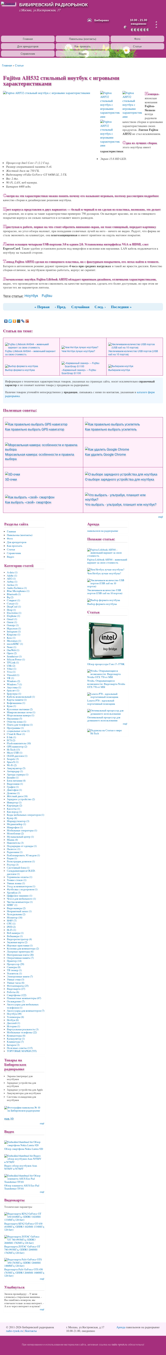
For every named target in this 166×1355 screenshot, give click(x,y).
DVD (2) (11, 927)
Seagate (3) (13, 759)
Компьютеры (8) (16, 1035)
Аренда (120, 1327)
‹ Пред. (60, 306)
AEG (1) (11, 578)
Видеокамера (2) (16, 908)
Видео (82, 54)
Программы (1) (15, 728)
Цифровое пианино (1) (19, 895)
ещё (160, 517)
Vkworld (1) (13, 675)
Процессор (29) (15, 964)
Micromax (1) (14, 641)
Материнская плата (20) (20, 955)
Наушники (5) (14, 718)
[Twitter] (10, 321)
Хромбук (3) (14, 892)
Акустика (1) (14, 687)
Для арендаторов (27, 46)
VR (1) (10, 678)
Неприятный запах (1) (19, 911)
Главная (28, 39)
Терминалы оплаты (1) (19, 877)
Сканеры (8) (13, 967)
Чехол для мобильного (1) (21, 898)
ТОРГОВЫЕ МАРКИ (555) (22, 1051)
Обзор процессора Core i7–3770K (106, 664)
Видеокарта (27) (16, 989)
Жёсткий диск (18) (17, 796)
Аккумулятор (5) (16, 768)
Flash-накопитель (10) (19, 743)
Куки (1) (11, 706)
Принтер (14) (14, 961)
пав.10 (8, 1118)
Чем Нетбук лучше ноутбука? (78, 351)
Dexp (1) (11, 610)
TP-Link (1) (13, 662)
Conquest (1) (13, 600)
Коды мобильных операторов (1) (25, 815)
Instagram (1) (14, 631)
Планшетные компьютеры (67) (24, 998)
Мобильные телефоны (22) (22, 1032)
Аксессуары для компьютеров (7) (25, 1010)
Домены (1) (13, 793)
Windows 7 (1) (14, 684)
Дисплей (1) (13, 1023)
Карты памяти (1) (17, 700)
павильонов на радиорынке (102, 531)
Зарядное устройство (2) (21, 799)
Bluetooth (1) (14, 594)
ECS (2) (11, 740)
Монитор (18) (14, 917)
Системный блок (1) (18, 867)
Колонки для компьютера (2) (23, 948)
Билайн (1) (12, 777)
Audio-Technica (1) (17, 588)
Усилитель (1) (14, 973)
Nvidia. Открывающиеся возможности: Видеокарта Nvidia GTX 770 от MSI (106, 684)
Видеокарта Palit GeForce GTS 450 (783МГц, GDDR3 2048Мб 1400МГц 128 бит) (24, 1272)
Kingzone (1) (13, 634)
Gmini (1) (12, 622)
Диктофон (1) (14, 790)
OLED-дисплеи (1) (17, 756)
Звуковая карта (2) (17, 942)
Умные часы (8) (15, 982)
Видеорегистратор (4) (19, 939)
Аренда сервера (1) (17, 774)
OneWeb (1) (13, 650)
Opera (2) (12, 653)
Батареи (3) (13, 1045)
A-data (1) (12, 572)
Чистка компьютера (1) (20, 902)
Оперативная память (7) (20, 958)
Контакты (31, 1331)
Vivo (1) (11, 672)
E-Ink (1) (11, 737)
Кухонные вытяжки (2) (20, 709)
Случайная (80, 306)
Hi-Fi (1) (11, 930)
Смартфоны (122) (16, 995)
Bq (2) (10, 597)
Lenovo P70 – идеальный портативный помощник (101, 702)
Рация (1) (12, 858)
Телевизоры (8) (15, 1017)
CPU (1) (11, 923)
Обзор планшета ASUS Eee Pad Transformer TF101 (21, 1187)
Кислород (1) (14, 812)
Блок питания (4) (16, 780)
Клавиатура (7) (15, 1041)
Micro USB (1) (14, 752)
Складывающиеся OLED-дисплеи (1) (21, 872)
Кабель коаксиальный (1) (21, 696)
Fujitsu (47, 295)
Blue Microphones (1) (18, 591)
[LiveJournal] (23, 321)
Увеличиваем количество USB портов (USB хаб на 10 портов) (133, 352)
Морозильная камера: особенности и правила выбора (39, 456)
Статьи (137, 46)
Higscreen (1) (14, 628)
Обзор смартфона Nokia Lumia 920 (23, 1149)
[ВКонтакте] (6, 321)
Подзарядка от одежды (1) (22, 846)
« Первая (42, 306)
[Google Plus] (27, 321)
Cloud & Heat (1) (16, 734)
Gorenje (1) (13, 625)
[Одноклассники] (14, 321)
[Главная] (8, 3)
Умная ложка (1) (16, 883)
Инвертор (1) (14, 802)
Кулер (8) (12, 818)
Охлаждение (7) (15, 1001)
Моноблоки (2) (15, 833)
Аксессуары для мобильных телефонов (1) (23, 1006)
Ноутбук (31, 295)
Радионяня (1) (14, 852)
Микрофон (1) (15, 827)
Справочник (28, 54)
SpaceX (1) (12, 762)
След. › (100, 306)
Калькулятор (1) (16, 1038)
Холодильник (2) (16, 914)
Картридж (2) (14, 805)
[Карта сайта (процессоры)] (156, 24)
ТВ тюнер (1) (14, 970)
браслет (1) (13, 690)
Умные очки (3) (15, 979)
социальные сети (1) (18, 731)
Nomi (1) (11, 647)
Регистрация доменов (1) (21, 861)
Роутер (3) (12, 864)
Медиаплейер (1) (16, 824)
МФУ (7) (11, 920)
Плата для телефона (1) (20, 724)
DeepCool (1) (14, 606)
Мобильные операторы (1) (22, 830)
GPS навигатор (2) (17, 746)
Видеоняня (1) (15, 784)
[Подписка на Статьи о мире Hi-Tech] (107, 730)
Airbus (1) (12, 581)
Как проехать (82, 46)
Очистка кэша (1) (16, 721)
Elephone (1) (13, 616)
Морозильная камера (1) (20, 715)
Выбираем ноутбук (119, 370)
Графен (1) (13, 787)
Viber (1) (11, 669)
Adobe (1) (12, 575)
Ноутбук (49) (14, 1013)
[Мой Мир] (19, 321)
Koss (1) (11, 638)
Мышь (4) (12, 839)
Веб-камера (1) (15, 933)
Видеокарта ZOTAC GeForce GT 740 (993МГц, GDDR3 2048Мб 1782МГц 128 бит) (22, 1250)
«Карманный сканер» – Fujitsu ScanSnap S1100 (79, 371)
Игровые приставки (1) (20, 945)
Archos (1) (12, 585)
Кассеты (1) (13, 808)
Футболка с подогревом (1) (22, 889)
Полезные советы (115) (20, 1048)
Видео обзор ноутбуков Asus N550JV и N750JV (20, 1167)
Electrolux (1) (14, 613)
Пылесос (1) (13, 849)
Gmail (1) (12, 619)
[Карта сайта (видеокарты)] (156, 27)
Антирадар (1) (15, 771)
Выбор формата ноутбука (20, 370)
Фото (137, 39)
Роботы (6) (13, 992)
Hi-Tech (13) (13, 749)
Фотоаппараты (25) (18, 986)
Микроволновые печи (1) (21, 712)
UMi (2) (11, 665)
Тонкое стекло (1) (16, 880)
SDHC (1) (12, 905)
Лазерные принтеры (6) (20, 951)
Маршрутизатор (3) (18, 821)
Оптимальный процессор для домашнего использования (103, 719)
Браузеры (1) (14, 693)
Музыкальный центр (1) (20, 836)
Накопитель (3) (15, 843)
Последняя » (121, 306)
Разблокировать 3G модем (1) (23, 855)
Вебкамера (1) (15, 936)
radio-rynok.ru (14, 1331)
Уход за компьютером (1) (21, 886)
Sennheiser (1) (14, 656)
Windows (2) (13, 681)
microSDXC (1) (15, 644)
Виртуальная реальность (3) (22, 1029)
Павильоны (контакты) (82, 39)
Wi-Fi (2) (12, 765)
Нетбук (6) (13, 1020)
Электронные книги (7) (20, 976)
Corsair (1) (12, 603)
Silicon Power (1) (16, 659)
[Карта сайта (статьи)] (156, 22)
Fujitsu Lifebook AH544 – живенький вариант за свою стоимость (30, 352)
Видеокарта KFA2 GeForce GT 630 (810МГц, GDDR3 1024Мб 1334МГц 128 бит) (24, 1227)
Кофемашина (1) (16, 703)
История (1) (13, 1026)
